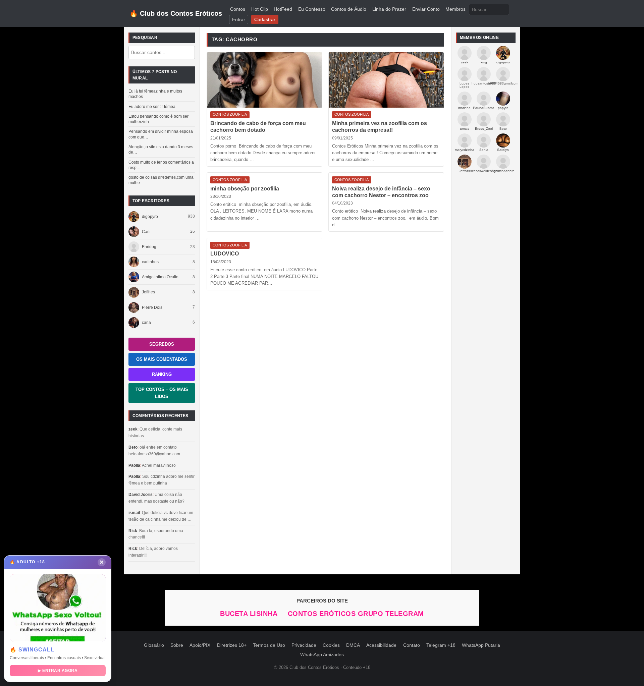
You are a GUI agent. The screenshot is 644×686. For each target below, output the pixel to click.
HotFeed (283, 9)
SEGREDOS (161, 344)
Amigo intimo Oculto (160, 277)
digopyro (150, 216)
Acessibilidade (381, 645)
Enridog (149, 246)
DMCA (353, 645)
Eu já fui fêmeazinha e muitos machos (155, 94)
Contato (411, 645)
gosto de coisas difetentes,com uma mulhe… (161, 180)
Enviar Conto (426, 9)
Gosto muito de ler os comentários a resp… (161, 165)
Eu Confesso (311, 9)
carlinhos (150, 262)
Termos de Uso (269, 645)
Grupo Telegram (391, 613)
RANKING (162, 374)
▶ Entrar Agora (57, 670)
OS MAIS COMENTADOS (161, 359)
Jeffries (148, 292)
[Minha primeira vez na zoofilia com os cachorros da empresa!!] (386, 80)
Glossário (154, 645)
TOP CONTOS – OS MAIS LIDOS (162, 393)
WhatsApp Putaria (481, 645)
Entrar (238, 19)
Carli (146, 231)
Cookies (331, 645)
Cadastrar (264, 19)
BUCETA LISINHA (249, 613)
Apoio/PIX (200, 645)
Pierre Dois (152, 307)
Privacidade (303, 645)
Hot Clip (259, 9)
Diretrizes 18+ (232, 645)
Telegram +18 (440, 645)
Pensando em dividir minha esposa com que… (160, 134)
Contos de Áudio (348, 9)
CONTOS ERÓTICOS (323, 613)
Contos (237, 9)
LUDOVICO (224, 253)
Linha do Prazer (389, 9)
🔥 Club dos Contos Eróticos (175, 13)
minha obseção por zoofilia (244, 188)
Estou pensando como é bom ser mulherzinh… (158, 119)
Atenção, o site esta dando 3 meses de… (160, 150)
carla (146, 322)
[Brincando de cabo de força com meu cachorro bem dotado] (264, 80)
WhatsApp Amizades (322, 654)
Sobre (176, 645)
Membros (455, 9)
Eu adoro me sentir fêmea (151, 106)
